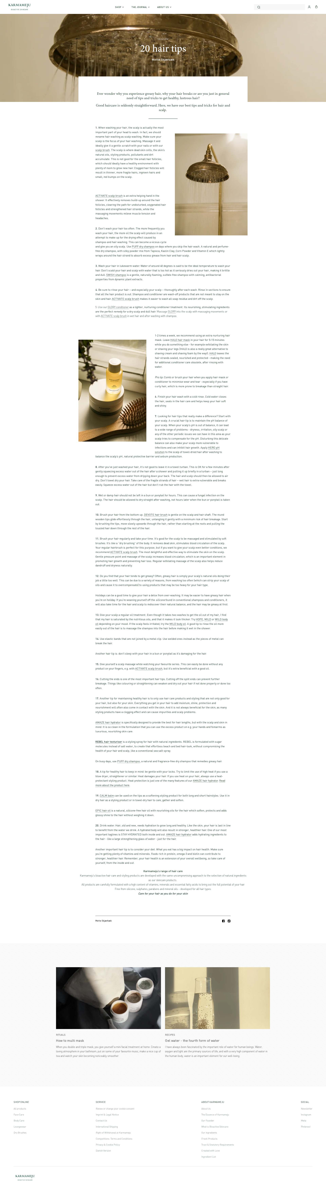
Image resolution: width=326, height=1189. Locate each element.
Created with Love (210, 1150)
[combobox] (279, 7)
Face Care (19, 1114)
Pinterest (305, 1126)
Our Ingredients (209, 1132)
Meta (303, 1120)
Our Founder (207, 1120)
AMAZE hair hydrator (108, 722)
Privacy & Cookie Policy (108, 1144)
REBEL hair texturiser (108, 741)
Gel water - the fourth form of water (192, 1040)
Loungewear (20, 1126)
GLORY (172, 311)
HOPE (199, 619)
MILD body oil (177, 623)
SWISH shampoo (116, 274)
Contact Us (101, 1120)
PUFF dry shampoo (143, 246)
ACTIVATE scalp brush (109, 195)
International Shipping (107, 1126)
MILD (207, 619)
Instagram (306, 1114)
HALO (212, 353)
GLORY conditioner (118, 307)
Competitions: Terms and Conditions (114, 1138)
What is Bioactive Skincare (214, 1126)
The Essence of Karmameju (215, 1114)
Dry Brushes (20, 1132)
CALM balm (107, 795)
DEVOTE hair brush (155, 514)
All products (20, 1108)
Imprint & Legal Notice (107, 1114)
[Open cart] (316, 6)
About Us (206, 1108)
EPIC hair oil (103, 810)
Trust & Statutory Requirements (217, 1144)
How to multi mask (70, 1040)
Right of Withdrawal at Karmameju (113, 1132)
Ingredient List (208, 1156)
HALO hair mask (180, 340)
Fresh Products (209, 1138)
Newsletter (306, 1108)
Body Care (19, 1120)
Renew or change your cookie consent (115, 1108)
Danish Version (103, 1150)
